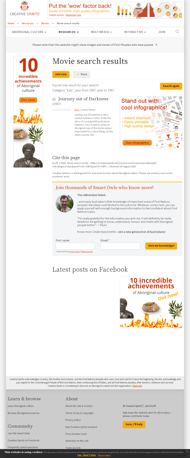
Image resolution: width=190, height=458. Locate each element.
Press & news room (76, 434)
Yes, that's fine (86, 455)
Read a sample (87, 251)
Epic (77, 110)
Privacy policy (74, 251)
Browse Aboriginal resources (24, 413)
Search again (171, 86)
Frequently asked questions (23, 447)
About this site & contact (79, 406)
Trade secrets (73, 448)
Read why (137, 386)
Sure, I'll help (134, 424)
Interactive (133, 32)
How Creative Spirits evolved (81, 427)
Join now (61, 74)
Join (162, 32)
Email (105, 240)
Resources (67, 32)
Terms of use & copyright (79, 413)
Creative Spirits (24, 8)
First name (62, 240)
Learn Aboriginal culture (21, 406)
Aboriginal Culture (27, 32)
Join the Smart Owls (19, 433)
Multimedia (100, 32)
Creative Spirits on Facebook (24, 440)
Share (83, 74)
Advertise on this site (77, 441)
